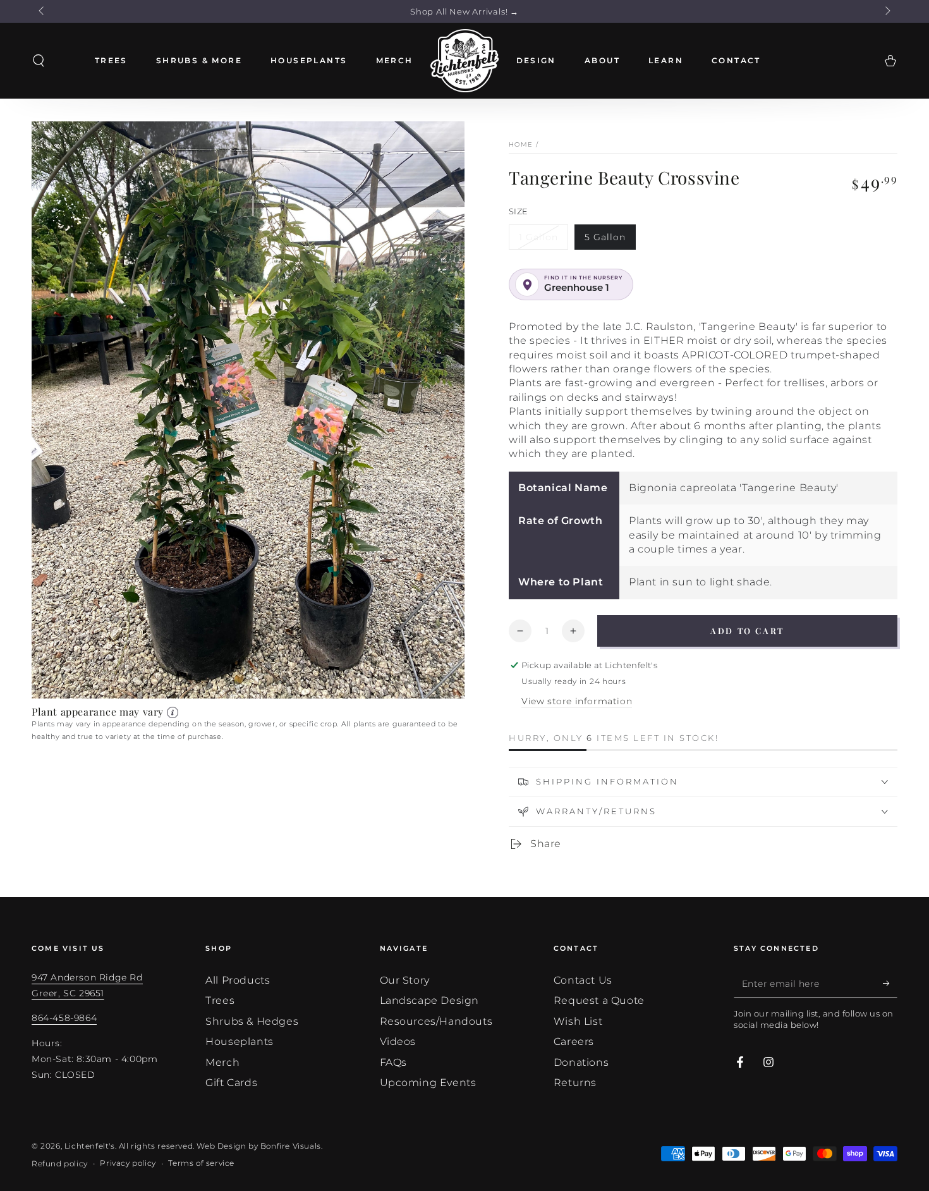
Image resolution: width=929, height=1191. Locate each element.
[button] (38, 61)
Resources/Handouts (436, 1021)
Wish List (578, 1021)
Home (521, 144)
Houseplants (239, 1041)
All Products (237, 980)
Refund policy (60, 1163)
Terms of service (201, 1163)
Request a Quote (599, 1000)
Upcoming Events (428, 1083)
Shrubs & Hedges (251, 1021)
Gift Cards (231, 1083)
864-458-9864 (64, 1017)
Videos (398, 1041)
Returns (575, 1083)
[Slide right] (886, 11)
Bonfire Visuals (290, 1146)
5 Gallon (605, 237)
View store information (576, 701)
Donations (581, 1062)
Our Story (405, 980)
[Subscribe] (890, 984)
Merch (222, 1062)
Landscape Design (430, 1000)
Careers (574, 1041)
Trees (219, 1000)
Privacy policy (127, 1163)
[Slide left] (42, 11)
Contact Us (583, 980)
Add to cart (747, 630)
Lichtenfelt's (89, 1146)
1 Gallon (538, 237)
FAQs (393, 1062)
